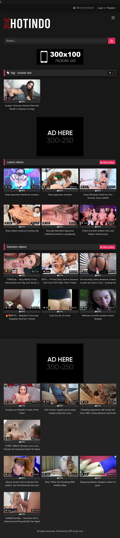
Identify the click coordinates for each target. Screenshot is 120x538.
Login (100, 8)
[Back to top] (110, 529)
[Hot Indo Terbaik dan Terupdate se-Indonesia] (60, 23)
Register (111, 8)
